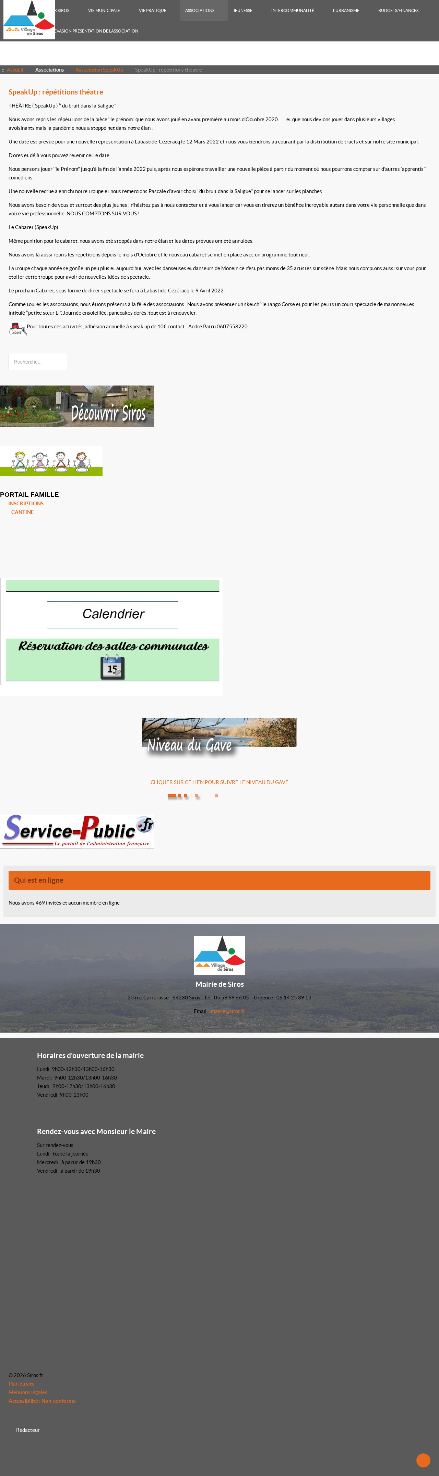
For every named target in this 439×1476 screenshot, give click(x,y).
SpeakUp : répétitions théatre (56, 92)
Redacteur (28, 1430)
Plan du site (22, 1384)
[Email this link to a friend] (428, 106)
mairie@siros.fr (228, 1011)
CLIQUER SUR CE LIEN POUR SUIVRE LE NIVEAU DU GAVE (219, 782)
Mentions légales (28, 1392)
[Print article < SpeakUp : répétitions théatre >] (420, 106)
